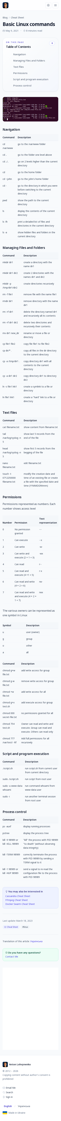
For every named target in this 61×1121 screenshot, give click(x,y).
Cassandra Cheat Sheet (17, 896)
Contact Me (11, 956)
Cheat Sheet (17, 17)
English (8, 1106)
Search (9, 1092)
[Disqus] (30, 1009)
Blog (5, 17)
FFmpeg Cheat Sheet (16, 900)
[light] (48, 5)
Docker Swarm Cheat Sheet (20, 904)
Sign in (9, 1096)
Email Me (10, 1087)
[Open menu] (55, 5)
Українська (36, 941)
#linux (25, 927)
